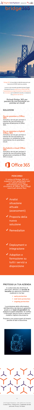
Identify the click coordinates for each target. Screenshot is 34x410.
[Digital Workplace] (17, 2)
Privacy (17, 406)
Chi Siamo (22, 406)
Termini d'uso (15, 404)
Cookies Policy (7, 404)
